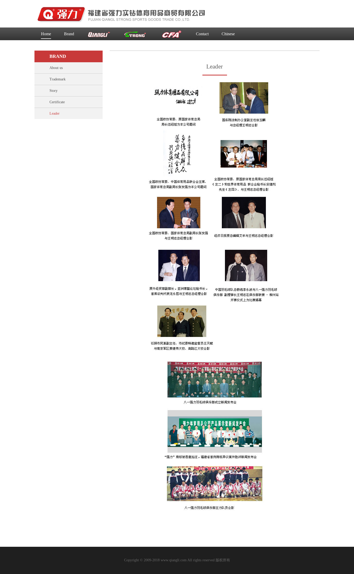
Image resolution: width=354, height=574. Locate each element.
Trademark (57, 79)
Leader (54, 113)
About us (56, 68)
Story (53, 91)
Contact (202, 34)
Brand (69, 34)
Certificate (57, 102)
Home (46, 34)
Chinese (228, 34)
